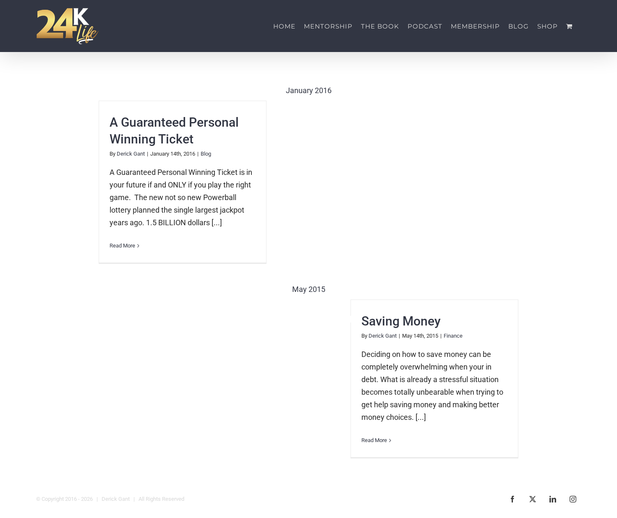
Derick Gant (131, 154)
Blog (206, 154)
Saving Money (401, 321)
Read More (122, 245)
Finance (453, 336)
